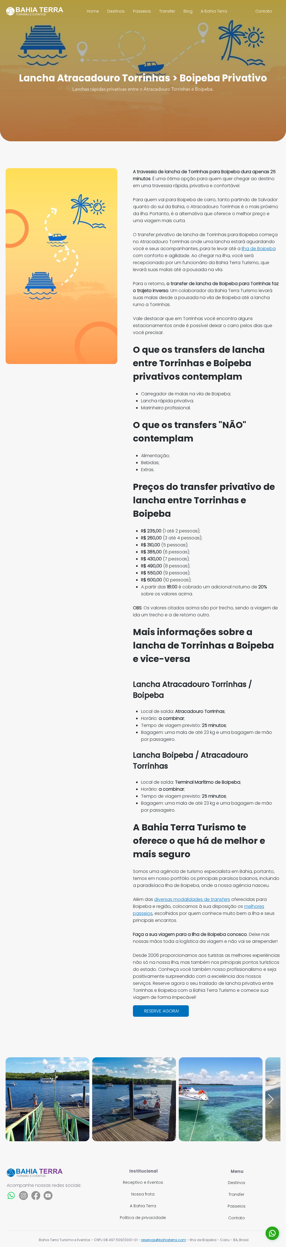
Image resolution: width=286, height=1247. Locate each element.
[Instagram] (23, 1195)
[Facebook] (35, 1195)
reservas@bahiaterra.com (163, 1239)
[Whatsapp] (11, 1195)
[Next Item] (271, 1099)
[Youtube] (48, 1195)
